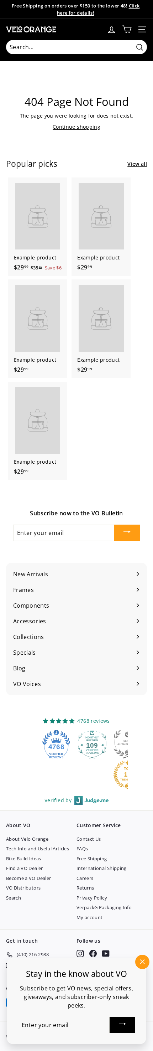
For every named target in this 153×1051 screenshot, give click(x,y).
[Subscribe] (127, 533)
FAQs (82, 848)
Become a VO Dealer (28, 878)
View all (137, 163)
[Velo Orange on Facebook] (93, 953)
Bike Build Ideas (23, 858)
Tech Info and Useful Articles (37, 848)
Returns (85, 888)
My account (89, 917)
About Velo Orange (27, 839)
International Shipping (101, 868)
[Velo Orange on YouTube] (106, 953)
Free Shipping (91, 858)
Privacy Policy (91, 898)
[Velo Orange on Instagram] (80, 953)
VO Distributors (23, 888)
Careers (84, 878)
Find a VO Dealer (24, 868)
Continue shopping (76, 126)
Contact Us (88, 839)
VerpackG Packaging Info (104, 907)
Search (13, 898)
